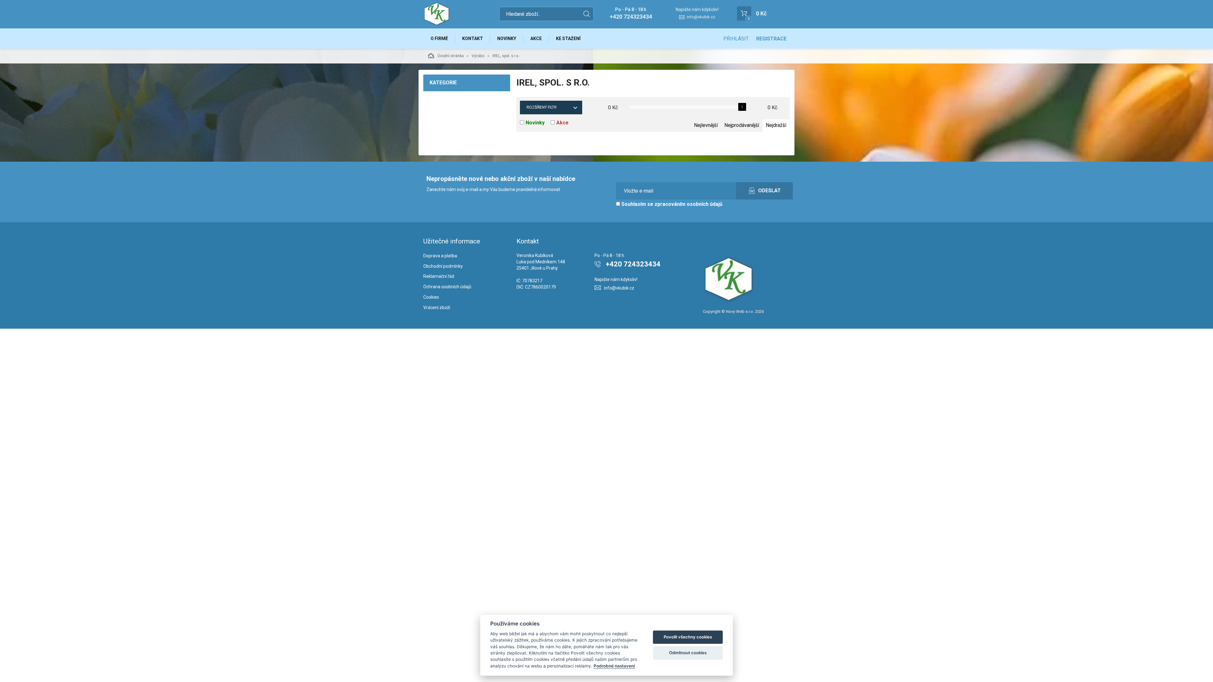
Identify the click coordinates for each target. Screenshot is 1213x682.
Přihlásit (736, 39)
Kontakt (472, 38)
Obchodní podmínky (443, 266)
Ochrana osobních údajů (447, 286)
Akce (536, 38)
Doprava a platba (440, 255)
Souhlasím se (671, 204)
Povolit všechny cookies (688, 636)
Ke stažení (568, 38)
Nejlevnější (706, 125)
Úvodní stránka (451, 56)
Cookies (431, 297)
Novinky (506, 38)
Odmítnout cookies (688, 652)
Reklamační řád (438, 276)
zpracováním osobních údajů (688, 204)
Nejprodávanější (741, 125)
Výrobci (478, 56)
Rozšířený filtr (542, 107)
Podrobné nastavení (614, 665)
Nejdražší (776, 125)
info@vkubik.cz (701, 17)
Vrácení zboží (436, 307)
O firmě (439, 38)
